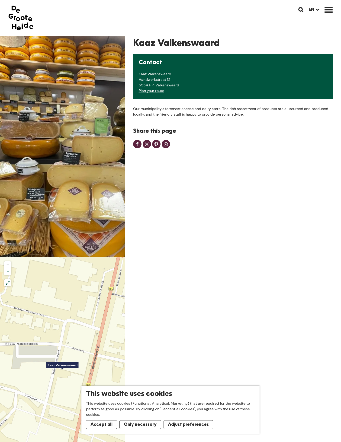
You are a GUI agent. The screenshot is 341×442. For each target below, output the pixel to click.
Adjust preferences (188, 425)
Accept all (101, 425)
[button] (62, 367)
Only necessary (140, 425)
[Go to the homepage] (20, 18)
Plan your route (151, 90)
